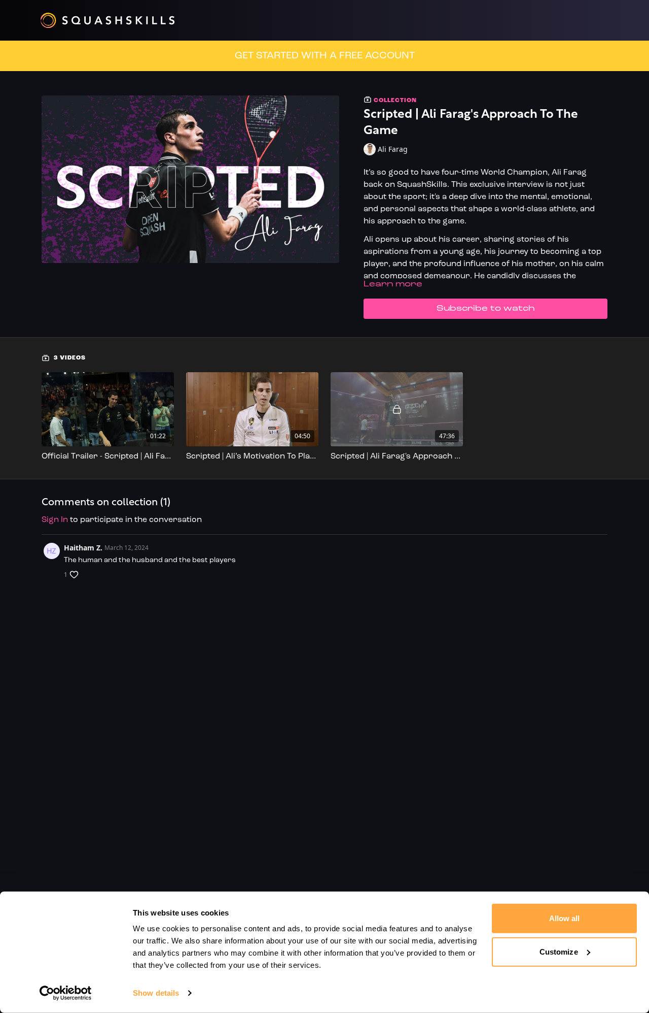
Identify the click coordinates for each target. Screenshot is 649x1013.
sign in (55, 520)
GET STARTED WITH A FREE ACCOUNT (325, 56)
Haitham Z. (83, 547)
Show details (156, 993)
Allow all (564, 918)
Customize (558, 951)
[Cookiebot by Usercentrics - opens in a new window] (65, 993)
